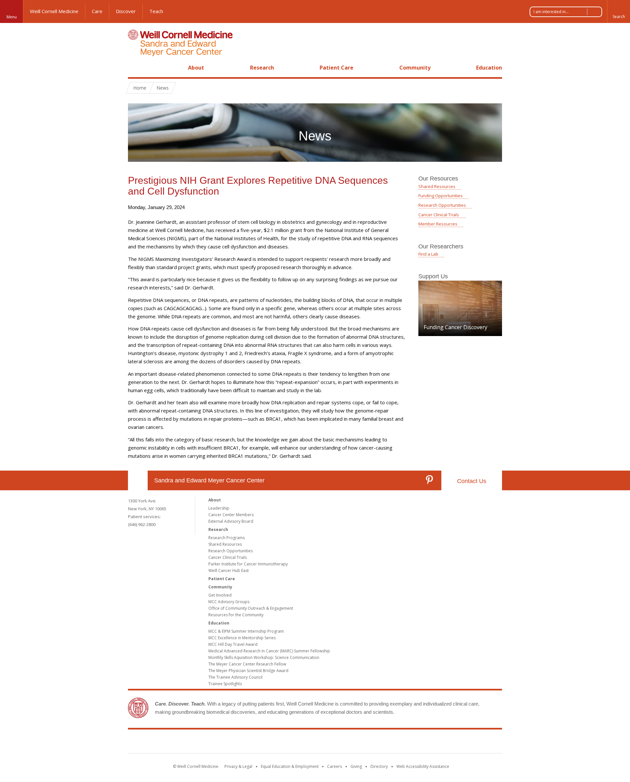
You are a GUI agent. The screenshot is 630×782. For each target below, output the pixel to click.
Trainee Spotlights (225, 684)
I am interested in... (551, 11)
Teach (156, 11)
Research (262, 67)
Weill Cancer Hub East (228, 570)
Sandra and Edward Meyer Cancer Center (209, 480)
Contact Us (471, 481)
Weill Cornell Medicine (54, 11)
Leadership (218, 508)
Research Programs (226, 537)
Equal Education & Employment (290, 766)
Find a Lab (428, 254)
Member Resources (437, 224)
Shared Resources (436, 186)
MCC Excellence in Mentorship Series (242, 638)
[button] (618, 11)
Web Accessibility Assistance (422, 766)
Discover (126, 11)
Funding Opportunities (440, 196)
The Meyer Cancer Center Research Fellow (247, 664)
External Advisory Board (230, 521)
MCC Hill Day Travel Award (233, 644)
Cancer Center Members (231, 515)
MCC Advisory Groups (228, 601)
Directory (379, 766)
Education (489, 67)
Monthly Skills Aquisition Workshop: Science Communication (263, 657)
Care (97, 11)
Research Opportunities (442, 205)
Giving (356, 766)
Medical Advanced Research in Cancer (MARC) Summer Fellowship (269, 651)
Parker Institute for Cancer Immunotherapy (248, 564)
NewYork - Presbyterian (370, 743)
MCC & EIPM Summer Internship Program (246, 631)
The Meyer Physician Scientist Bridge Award (248, 670)
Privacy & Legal (238, 766)
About (196, 67)
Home (135, 68)
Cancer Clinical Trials (439, 215)
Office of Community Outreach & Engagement (250, 608)
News (163, 88)
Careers (334, 766)
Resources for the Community (235, 615)
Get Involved (220, 595)
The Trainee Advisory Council (235, 677)
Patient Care (336, 67)
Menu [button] (12, 17)
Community (414, 67)
